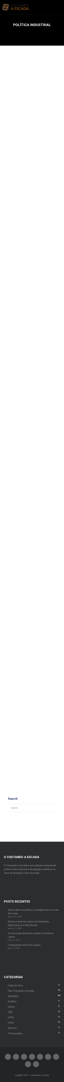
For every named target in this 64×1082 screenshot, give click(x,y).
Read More (14, 197)
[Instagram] (24, 1057)
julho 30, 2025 (15, 265)
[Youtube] (40, 1057)
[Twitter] (16, 1057)
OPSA (11, 1022)
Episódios (28, 117)
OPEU (11, 1017)
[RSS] (48, 1057)
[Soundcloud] (36, 1064)
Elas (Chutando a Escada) (21, 561)
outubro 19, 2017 (17, 695)
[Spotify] (32, 1057)
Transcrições (15, 1033)
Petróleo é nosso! (25, 429)
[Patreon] (28, 1064)
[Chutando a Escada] (15, 7)
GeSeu (11, 1006)
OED (10, 1012)
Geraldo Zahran (38, 436)
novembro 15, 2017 (18, 558)
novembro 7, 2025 (17, 115)
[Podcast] (56, 1057)
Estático (12, 1001)
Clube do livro (30, 268)
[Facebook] (8, 1057)
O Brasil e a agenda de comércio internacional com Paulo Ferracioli (30, 683)
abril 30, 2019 (15, 436)
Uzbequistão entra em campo (24, 945)
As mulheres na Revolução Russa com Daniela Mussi (29, 545)
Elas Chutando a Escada (21, 990)
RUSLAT (12, 1028)
